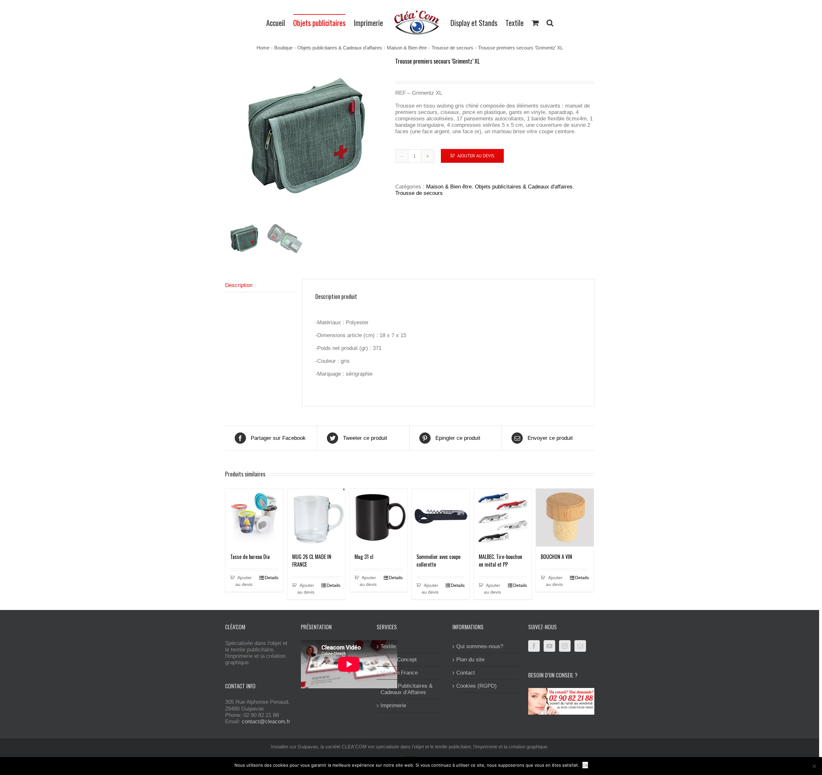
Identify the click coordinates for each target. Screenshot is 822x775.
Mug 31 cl (363, 557)
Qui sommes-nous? (479, 646)
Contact (465, 673)
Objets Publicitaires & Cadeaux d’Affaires (406, 689)
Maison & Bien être (449, 187)
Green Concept (398, 660)
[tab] (260, 285)
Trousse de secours (419, 193)
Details (271, 577)
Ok (585, 765)
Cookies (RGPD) (476, 686)
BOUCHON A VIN (556, 557)
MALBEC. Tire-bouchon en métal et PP (500, 560)
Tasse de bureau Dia (250, 557)
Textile (388, 646)
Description (238, 285)
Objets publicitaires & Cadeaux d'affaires (524, 187)
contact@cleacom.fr (266, 721)
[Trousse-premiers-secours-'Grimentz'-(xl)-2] (305, 137)
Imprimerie (393, 705)
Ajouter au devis (475, 156)
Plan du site (470, 660)
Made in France (399, 673)
